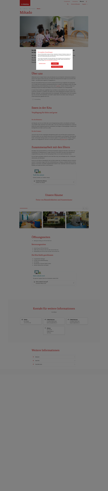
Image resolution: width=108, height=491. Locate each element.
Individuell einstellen (42, 63)
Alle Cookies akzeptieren (57, 66)
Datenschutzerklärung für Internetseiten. (51, 60)
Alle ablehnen (55, 63)
